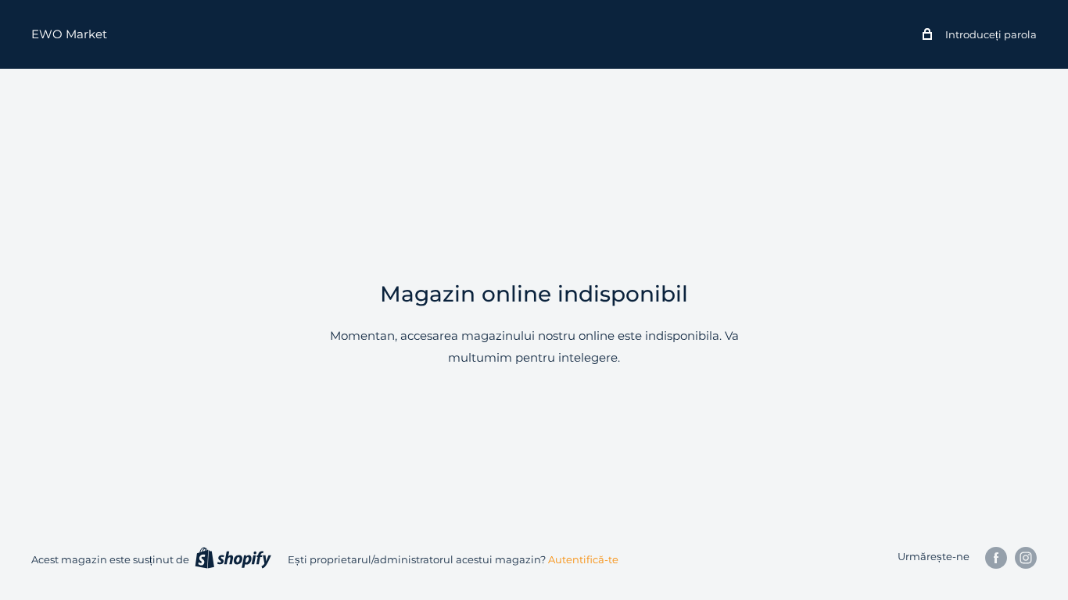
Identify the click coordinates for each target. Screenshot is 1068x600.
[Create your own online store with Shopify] (233, 558)
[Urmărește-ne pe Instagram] (1026, 558)
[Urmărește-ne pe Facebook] (996, 558)
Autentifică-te (583, 559)
